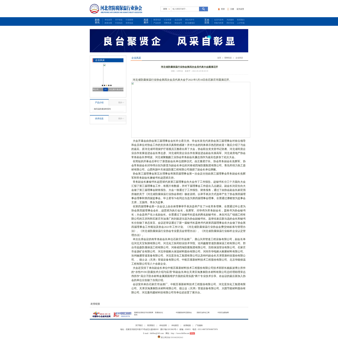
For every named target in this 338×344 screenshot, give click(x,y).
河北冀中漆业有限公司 (107, 89)
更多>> (121, 103)
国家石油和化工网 (203, 312)
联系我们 (241, 20)
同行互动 (230, 23)
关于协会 (119, 20)
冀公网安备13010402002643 (171, 337)
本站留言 (175, 325)
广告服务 (199, 325)
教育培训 (157, 20)
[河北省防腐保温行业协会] (116, 9)
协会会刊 (178, 23)
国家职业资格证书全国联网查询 (143, 314)
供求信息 (129, 23)
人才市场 (241, 23)
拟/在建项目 (190, 23)
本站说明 (163, 325)
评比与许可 (189, 20)
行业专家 (167, 20)
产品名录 (157, 23)
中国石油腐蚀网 (223, 312)
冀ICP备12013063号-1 (169, 329)
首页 (219, 58)
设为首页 (240, 9)
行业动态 (119, 23)
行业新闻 (129, 20)
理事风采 (167, 23)
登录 (223, 9)
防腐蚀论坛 (159, 312)
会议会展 (178, 20)
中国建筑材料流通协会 (184, 312)
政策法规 (108, 23)
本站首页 (108, 20)
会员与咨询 (218, 20)
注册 (232, 9)
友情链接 (187, 325)
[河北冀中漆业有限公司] (108, 86)
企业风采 (239, 58)
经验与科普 (218, 23)
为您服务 (230, 20)
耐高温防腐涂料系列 (102, 109)
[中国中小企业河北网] (102, 314)
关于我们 (139, 325)
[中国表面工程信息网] (123, 314)
